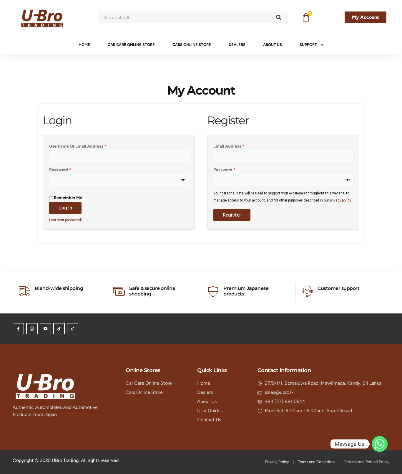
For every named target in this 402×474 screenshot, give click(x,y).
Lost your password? (65, 220)
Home (84, 44)
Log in (65, 208)
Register (232, 215)
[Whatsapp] (380, 444)
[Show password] (183, 180)
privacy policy (340, 200)
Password (69, 169)
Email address (237, 145)
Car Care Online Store (131, 44)
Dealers (237, 44)
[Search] (279, 17)
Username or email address (86, 145)
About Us (272, 44)
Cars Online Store (191, 44)
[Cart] (305, 17)
